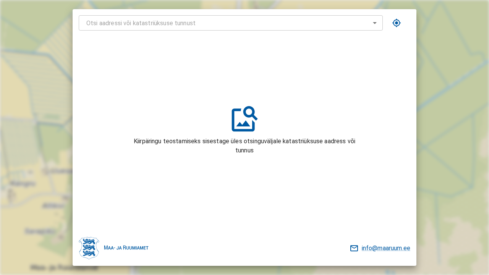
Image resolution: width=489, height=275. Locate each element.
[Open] (374, 23)
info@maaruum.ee (386, 248)
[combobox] (231, 23)
